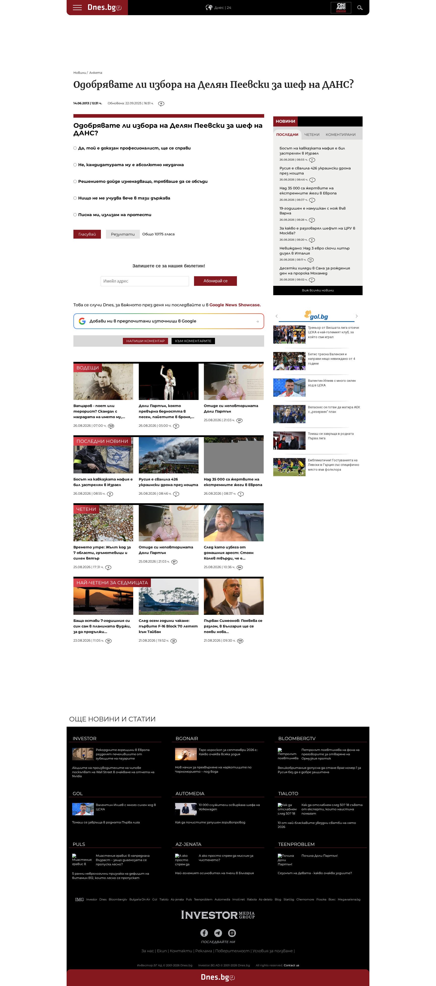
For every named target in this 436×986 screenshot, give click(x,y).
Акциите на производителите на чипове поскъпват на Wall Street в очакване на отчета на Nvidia (113, 772)
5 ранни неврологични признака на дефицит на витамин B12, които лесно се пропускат (110, 876)
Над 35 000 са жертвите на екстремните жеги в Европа (308, 190)
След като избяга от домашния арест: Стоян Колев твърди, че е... (229, 553)
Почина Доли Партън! (320, 855)
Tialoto (288, 793)
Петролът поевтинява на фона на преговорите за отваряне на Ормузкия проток (331, 754)
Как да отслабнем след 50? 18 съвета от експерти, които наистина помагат (332, 809)
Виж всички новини (318, 290)
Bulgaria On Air (139, 899)
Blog (278, 899)
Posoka (321, 899)
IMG (79, 899)
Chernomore (305, 899)
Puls (79, 844)
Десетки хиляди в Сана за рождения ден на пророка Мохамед (315, 270)
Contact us (291, 965)
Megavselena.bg (349, 899)
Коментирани (341, 134)
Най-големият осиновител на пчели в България (214, 873)
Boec (332, 899)
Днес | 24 (222, 7)
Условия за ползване (273, 950)
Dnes (102, 899)
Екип (162, 950)
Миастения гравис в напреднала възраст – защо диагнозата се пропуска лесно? (123, 860)
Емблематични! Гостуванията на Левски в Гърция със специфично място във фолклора (333, 464)
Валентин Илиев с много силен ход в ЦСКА (332, 383)
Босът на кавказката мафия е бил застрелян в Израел (312, 151)
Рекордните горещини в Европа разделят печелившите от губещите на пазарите (123, 754)
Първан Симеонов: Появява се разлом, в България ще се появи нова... (233, 626)
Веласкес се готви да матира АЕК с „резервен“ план (334, 409)
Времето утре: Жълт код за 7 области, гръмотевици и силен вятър (102, 553)
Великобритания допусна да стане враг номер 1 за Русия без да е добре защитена (319, 770)
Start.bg (289, 899)
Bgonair (187, 738)
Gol (78, 793)
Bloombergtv (297, 738)
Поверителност (232, 950)
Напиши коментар (145, 341)
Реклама (203, 950)
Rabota (252, 899)
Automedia (190, 793)
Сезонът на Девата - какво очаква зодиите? (315, 873)
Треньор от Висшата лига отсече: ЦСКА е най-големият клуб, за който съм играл (334, 332)
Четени (312, 134)
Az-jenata (188, 844)
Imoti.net (238, 899)
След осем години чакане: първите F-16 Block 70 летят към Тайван (168, 626)
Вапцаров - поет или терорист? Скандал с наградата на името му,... (99, 411)
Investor (84, 738)
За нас (148, 950)
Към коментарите (193, 341)
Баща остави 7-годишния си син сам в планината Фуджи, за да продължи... (102, 626)
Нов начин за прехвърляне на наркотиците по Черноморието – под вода (213, 769)
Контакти (181, 950)
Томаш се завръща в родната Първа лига (331, 436)
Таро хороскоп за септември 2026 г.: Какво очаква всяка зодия (228, 752)
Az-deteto (265, 899)
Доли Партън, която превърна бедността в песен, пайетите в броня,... (166, 411)
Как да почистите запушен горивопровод (210, 822)
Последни (287, 134)
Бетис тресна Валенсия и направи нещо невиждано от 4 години (331, 358)
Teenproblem (296, 844)
